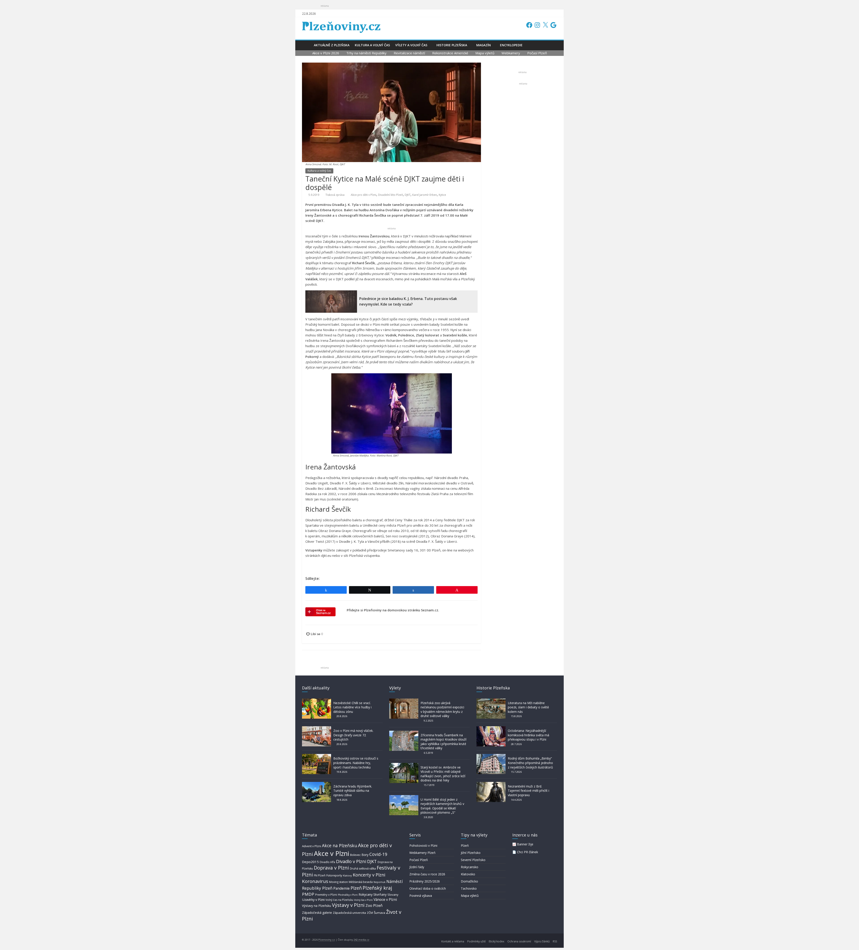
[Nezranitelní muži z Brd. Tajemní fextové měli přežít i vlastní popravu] (491, 784)
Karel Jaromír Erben (424, 195)
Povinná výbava (420, 895)
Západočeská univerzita (349, 913)
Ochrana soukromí (519, 941)
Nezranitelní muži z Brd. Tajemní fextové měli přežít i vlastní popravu (528, 790)
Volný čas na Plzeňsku (339, 899)
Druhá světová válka (363, 868)
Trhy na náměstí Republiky (366, 53)
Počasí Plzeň (537, 53)
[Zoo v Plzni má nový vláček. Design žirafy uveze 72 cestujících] (316, 728)
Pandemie (341, 888)
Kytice (442, 195)
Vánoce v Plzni (385, 899)
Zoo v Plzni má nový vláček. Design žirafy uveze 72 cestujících (353, 734)
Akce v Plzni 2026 (325, 53)
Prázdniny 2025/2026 (424, 881)
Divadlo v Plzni (351, 861)
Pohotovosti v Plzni (423, 845)
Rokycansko (469, 867)
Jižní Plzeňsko (471, 853)
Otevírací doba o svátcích (427, 888)
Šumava (379, 913)
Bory (364, 855)
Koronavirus (315, 881)
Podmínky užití (476, 941)
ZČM (370, 913)
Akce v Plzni (331, 853)
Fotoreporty (334, 875)
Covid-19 (378, 854)
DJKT (407, 195)
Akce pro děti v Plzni (363, 195)
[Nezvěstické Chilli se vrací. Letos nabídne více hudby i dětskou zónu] (316, 701)
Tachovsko (469, 888)
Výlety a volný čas (411, 45)
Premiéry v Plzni (326, 895)
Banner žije (525, 844)
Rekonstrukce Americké (450, 53)
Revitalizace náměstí (409, 53)
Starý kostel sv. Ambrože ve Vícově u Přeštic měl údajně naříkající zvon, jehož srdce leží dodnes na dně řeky (443, 774)
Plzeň (356, 888)
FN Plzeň (319, 875)
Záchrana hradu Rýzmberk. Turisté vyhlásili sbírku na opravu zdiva (352, 790)
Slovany (392, 895)
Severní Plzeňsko (473, 860)
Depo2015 (310, 861)
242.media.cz (361, 939)
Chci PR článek (527, 852)
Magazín (483, 45)
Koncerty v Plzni (369, 875)
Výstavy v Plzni (348, 905)
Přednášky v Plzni (348, 894)
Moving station (338, 882)
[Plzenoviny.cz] (306, 45)
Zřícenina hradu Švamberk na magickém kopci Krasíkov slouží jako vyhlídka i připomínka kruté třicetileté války (443, 741)
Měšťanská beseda (361, 882)
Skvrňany (380, 894)
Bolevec (355, 855)
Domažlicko (469, 881)
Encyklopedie (511, 45)
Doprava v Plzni (331, 867)
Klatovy (347, 875)
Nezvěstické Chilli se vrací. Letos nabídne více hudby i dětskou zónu (352, 707)
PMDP (308, 894)
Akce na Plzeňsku (339, 845)
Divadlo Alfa (327, 862)
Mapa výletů (484, 53)
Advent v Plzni (311, 846)
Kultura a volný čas (372, 45)
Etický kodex (496, 941)
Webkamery (511, 53)
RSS (555, 941)
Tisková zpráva (334, 195)
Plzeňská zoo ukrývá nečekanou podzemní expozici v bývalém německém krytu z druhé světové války (442, 709)
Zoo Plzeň (374, 905)
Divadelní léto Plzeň (390, 195)
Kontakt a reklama (452, 941)
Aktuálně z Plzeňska (331, 45)
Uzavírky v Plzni (313, 899)
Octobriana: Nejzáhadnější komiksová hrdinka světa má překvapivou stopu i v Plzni (528, 734)
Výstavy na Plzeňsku (316, 906)
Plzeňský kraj (377, 888)
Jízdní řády (416, 867)
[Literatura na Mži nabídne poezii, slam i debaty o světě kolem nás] (491, 701)
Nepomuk (379, 882)
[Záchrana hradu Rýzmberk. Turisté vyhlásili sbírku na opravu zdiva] (316, 784)
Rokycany (365, 894)
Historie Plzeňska (451, 45)
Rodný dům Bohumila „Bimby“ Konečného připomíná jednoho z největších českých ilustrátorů (530, 762)
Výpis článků (542, 941)
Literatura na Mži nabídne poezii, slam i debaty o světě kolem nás (528, 707)
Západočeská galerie (317, 912)
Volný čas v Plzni (363, 899)
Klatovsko (468, 874)
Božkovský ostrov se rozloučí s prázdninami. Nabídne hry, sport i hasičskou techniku (355, 762)
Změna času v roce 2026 (427, 874)
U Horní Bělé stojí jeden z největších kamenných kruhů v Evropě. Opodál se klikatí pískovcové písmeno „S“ (442, 806)
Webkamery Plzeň (422, 853)
